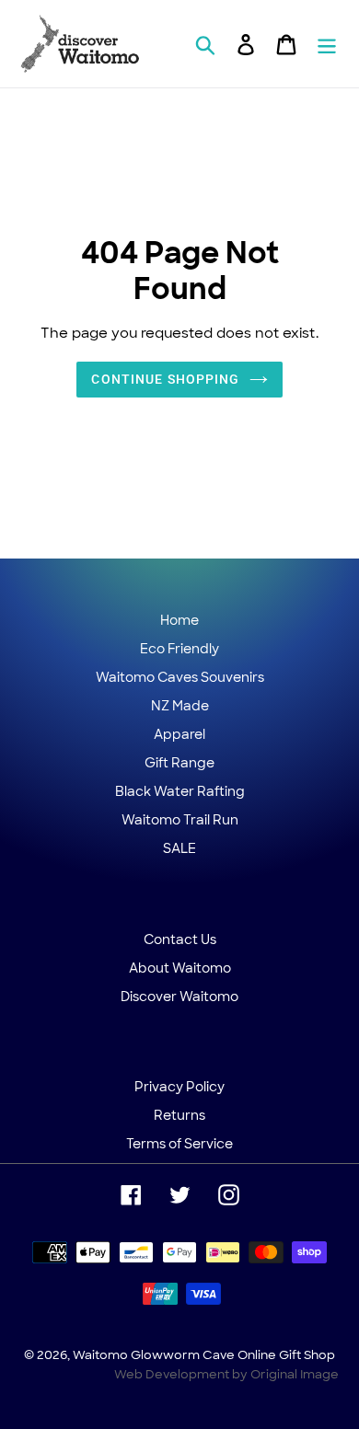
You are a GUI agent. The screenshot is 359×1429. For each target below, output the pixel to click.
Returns (179, 1115)
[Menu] (327, 44)
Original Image (294, 1374)
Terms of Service (179, 1143)
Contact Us (180, 939)
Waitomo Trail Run (180, 820)
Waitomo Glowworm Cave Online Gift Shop (204, 1355)
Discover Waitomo (179, 996)
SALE (179, 848)
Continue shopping (165, 379)
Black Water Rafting (180, 791)
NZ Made (180, 705)
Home (179, 620)
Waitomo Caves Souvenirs (180, 677)
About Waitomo (180, 968)
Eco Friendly (179, 648)
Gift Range (179, 763)
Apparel (179, 734)
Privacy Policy (179, 1086)
